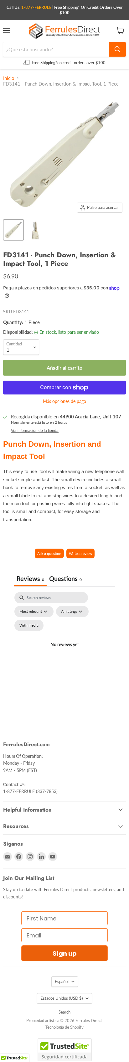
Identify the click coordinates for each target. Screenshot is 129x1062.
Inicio (8, 78)
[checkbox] (29, 625)
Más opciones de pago (64, 401)
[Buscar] (117, 49)
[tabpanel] (64, 652)
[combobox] (56, 49)
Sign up (65, 953)
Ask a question (49, 553)
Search (64, 1011)
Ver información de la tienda (35, 430)
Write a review (80, 553)
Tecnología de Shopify (64, 1027)
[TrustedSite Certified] (64, 1049)
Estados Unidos (61, 998)
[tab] (65, 579)
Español (62, 981)
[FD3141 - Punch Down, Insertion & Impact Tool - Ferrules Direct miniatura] (13, 230)
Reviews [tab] (30, 578)
